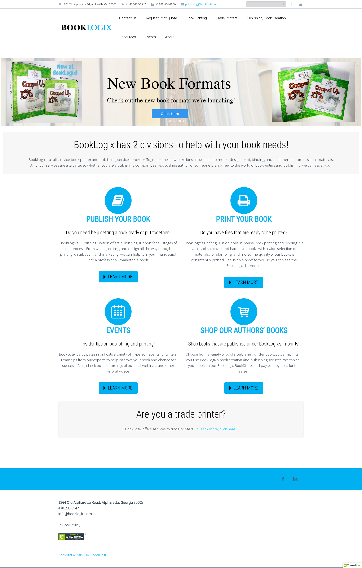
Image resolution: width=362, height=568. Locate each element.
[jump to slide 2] (179, 121)
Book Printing (196, 18)
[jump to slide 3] (184, 121)
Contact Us (128, 18)
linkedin (300, 4)
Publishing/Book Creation (266, 18)
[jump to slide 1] (175, 121)
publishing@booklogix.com (201, 4)
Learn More (120, 276)
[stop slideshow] (188, 121)
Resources (127, 37)
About (170, 37)
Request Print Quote (161, 18)
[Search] (283, 4)
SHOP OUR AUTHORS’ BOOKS (243, 330)
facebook (291, 4)
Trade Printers (227, 18)
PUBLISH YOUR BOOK (118, 219)
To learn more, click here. (216, 428)
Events (150, 37)
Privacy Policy (69, 524)
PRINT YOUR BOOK (244, 219)
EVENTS (118, 330)
